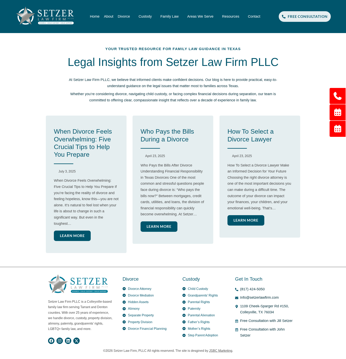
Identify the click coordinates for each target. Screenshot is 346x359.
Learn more (72, 235)
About (108, 16)
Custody (145, 16)
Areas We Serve (200, 16)
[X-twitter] (76, 341)
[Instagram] (59, 341)
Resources (230, 16)
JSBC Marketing (220, 350)
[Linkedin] (68, 341)
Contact (254, 16)
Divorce (124, 16)
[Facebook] (51, 341)
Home (95, 16)
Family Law (169, 16)
